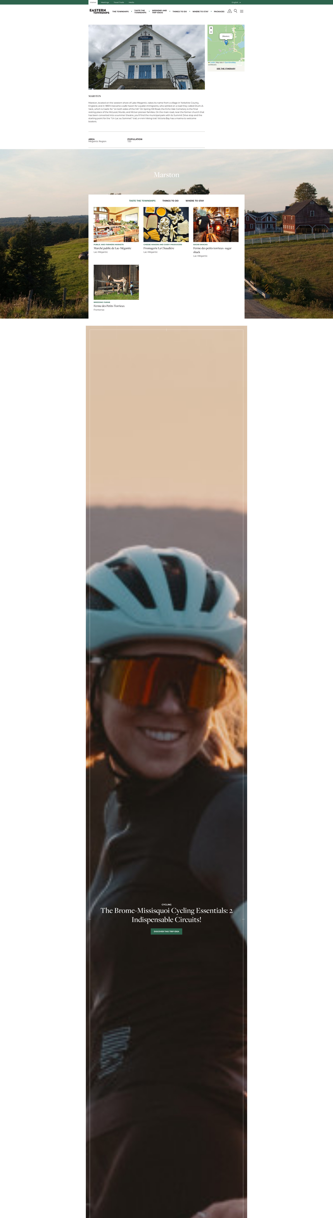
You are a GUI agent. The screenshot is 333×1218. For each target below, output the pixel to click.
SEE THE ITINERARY (226, 68)
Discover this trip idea (166, 931)
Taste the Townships (140, 11)
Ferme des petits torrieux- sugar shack (212, 250)
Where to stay (200, 11)
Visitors (93, 2)
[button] (226, 42)
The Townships (120, 11)
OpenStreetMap (230, 62)
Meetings (105, 2)
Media (131, 2)
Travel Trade (119, 2)
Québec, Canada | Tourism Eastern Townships (99, 11)
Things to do (180, 11)
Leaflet (212, 62)
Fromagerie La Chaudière (158, 248)
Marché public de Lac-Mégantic (112, 248)
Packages (219, 11)
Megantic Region (97, 141)
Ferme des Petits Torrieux (109, 306)
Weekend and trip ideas (159, 11)
